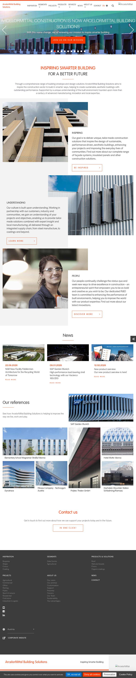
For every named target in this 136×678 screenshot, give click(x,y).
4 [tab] (61, 51)
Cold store (7, 598)
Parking (5, 587)
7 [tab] (71, 51)
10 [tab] (81, 51)
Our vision (51, 580)
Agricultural (51, 563)
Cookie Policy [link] (125, 674)
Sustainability (52, 598)
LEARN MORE (16, 241)
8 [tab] (75, 51)
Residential (7, 595)
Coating (6, 569)
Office (5, 585)
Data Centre (52, 561)
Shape (5, 563)
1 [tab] (51, 51)
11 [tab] (85, 51)
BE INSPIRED (81, 168)
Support (50, 587)
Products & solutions (103, 557)
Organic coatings (98, 569)
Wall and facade (98, 563)
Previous (4, 30)
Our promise (52, 582)
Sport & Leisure (9, 593)
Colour (5, 566)
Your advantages (53, 600)
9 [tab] (78, 51)
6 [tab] (68, 51)
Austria (11, 629)
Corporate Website (17, 638)
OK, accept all (73, 674)
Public (5, 590)
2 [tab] (55, 51)
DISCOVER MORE (83, 314)
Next (132, 30)
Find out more (68, 43)
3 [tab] (58, 51)
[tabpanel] (68, 27)
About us (51, 575)
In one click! (68, 528)
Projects (52, 5)
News (80, 5)
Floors (94, 566)
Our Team (51, 595)
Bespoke (6, 561)
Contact (97, 5)
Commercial (7, 582)
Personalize (109, 674)
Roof (93, 561)
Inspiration (32, 5)
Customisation (53, 585)
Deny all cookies (92, 674)
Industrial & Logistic (10, 600)
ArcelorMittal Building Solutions (11, 5)
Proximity (50, 590)
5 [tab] (65, 51)
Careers (50, 593)
